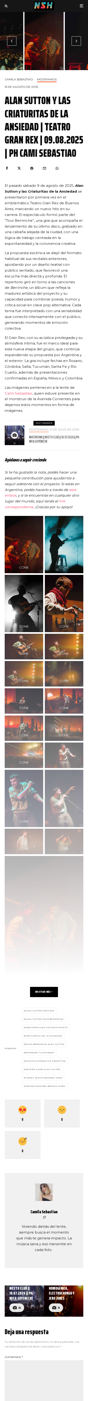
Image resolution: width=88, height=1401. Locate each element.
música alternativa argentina (45, 1061)
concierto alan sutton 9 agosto (46, 1027)
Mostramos (47, 79)
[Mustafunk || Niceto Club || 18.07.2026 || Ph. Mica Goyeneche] (24, 1301)
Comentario (14, 1357)
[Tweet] (19, 168)
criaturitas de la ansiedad (43, 1036)
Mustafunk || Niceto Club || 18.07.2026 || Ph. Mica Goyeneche (54, 439)
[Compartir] (7, 168)
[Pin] (31, 168)
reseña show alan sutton (42, 1069)
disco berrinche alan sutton (45, 1044)
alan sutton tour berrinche (44, 1019)
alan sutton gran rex (39, 1010)
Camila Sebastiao (19, 79)
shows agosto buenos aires (44, 1078)
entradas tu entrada (39, 1052)
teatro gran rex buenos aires (45, 1086)
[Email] (44, 168)
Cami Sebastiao (18, 393)
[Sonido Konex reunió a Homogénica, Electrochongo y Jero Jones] (64, 1301)
